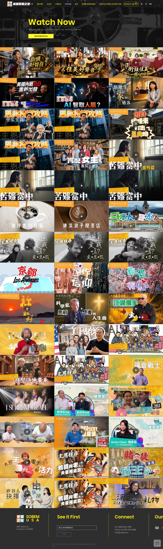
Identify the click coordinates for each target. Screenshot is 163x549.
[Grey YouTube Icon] (157, 528)
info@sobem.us (121, 532)
